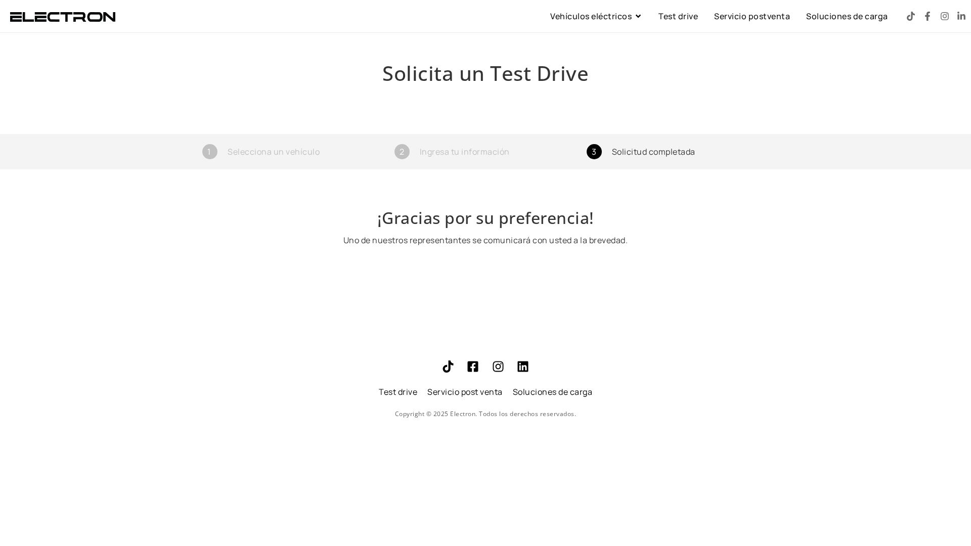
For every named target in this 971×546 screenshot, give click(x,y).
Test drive (398, 391)
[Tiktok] (910, 16)
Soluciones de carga (553, 391)
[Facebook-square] (473, 366)
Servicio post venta (465, 391)
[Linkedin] (523, 366)
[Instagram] (944, 16)
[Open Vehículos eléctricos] (638, 16)
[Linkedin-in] (961, 16)
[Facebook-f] (927, 16)
